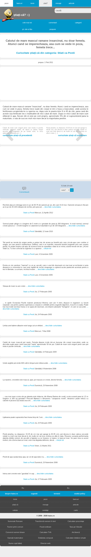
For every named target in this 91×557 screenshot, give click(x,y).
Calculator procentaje (76, 521)
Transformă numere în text (45, 521)
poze (6, 3)
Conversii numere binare (15, 532)
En (68, 488)
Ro (23, 488)
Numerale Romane (15, 521)
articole (71, 3)
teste (32, 3)
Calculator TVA (45, 532)
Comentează (24, 192)
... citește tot (46, 248)
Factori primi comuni (15, 527)
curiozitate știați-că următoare (66, 132)
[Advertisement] (45, 83)
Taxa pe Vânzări (76, 527)
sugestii (34, 494)
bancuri (19, 3)
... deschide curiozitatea (52, 207)
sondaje (45, 510)
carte (76, 510)
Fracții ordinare (45, 527)
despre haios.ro (11, 494)
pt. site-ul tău (27, 29)
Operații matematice (15, 538)
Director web (45, 543)
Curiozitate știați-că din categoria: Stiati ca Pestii (45, 52)
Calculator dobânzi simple (76, 538)
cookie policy (79, 494)
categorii (78, 23)
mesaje (58, 3)
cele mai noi (27, 23)
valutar (15, 510)
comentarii (53, 23)
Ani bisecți (76, 532)
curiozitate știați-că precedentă (23, 132)
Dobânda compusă (45, 538)
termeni (57, 494)
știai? (45, 3)
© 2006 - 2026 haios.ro (45, 516)
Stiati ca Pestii (29, 213)
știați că (15, 505)
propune (53, 29)
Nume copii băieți (15, 543)
